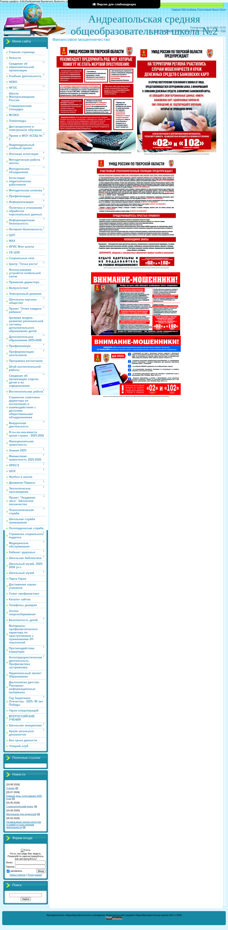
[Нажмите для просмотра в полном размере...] (96, 155)
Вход (223, 9)
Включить (59, 1)
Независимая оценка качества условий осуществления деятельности (23, 825)
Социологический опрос (19, 806)
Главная (176, 9)
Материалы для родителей (21, 814)
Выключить (47, 1)
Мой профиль (189, 9)
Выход (216, 9)
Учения (10, 788)
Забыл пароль (18, 875)
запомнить (16, 871)
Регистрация (204, 9)
